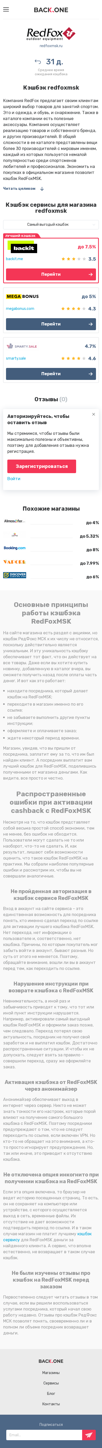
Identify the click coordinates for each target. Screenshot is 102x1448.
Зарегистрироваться (42, 466)
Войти (13, 478)
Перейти (51, 274)
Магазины (51, 1373)
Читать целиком (19, 188)
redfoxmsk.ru (51, 46)
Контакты (51, 1404)
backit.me (14, 259)
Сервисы (51, 1383)
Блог (51, 1393)
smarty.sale (16, 358)
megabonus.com (20, 308)
